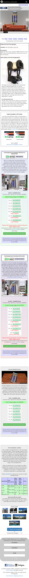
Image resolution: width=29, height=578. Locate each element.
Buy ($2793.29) (16, 211)
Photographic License (17, 144)
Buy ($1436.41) (16, 206)
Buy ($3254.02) (16, 220)
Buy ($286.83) (16, 405)
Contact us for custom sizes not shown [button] (14, 233)
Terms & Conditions (16, 229)
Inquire (16, 333)
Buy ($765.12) (16, 308)
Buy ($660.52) (16, 414)
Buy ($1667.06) (16, 314)
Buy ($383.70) (16, 408)
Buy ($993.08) (16, 311)
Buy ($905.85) (16, 420)
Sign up (14, 558)
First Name (14, 542)
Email (14, 553)
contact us (14, 129)
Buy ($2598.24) (16, 317)
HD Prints (9, 144)
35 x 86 (14, 212)
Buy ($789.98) (16, 417)
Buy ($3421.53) (16, 324)
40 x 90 (14, 216)
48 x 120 (14, 333)
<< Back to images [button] (14, 529)
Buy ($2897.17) (16, 216)
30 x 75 (14, 209)
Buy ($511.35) (16, 411)
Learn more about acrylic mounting (17, 276)
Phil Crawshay (10, 570)
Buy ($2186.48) (16, 209)
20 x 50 (14, 203)
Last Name (14, 548)
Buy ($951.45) (16, 203)
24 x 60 (14, 206)
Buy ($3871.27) (16, 328)
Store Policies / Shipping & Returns (14, 576)
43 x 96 (14, 221)
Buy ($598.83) (16, 200)
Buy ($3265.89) (16, 320)
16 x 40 (14, 200)
